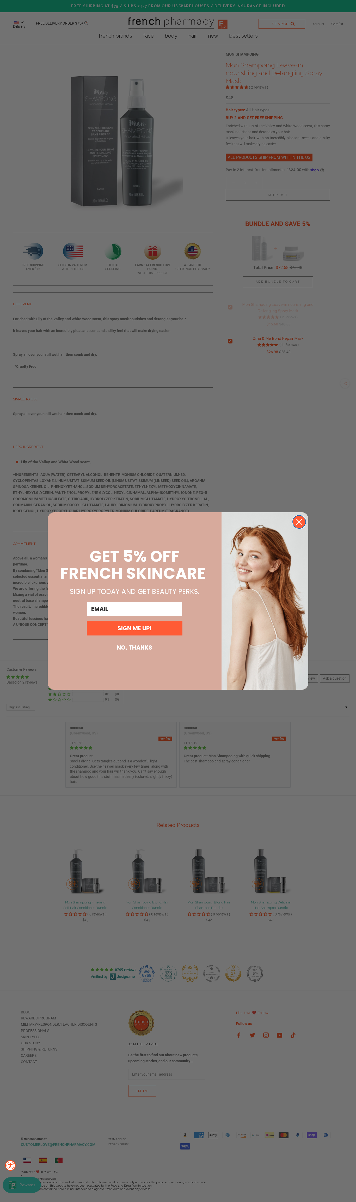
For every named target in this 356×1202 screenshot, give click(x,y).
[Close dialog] (299, 521)
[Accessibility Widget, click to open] (10, 1165)
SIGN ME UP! (135, 628)
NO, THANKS (134, 648)
